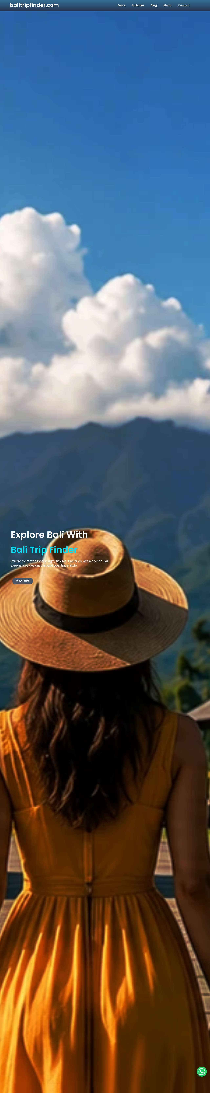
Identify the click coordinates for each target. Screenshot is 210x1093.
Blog (154, 5)
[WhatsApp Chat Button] (202, 1072)
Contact (183, 5)
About (167, 5)
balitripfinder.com (34, 5)
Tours (121, 5)
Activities (138, 5)
